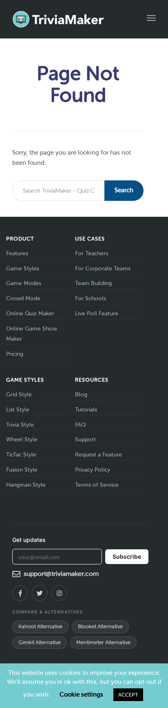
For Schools (90, 298)
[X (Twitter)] (39, 593)
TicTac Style (21, 455)
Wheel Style (22, 439)
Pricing (14, 354)
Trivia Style (20, 425)
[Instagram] (59, 593)
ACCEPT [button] (128, 695)
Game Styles (22, 268)
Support (85, 439)
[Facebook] (20, 593)
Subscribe (127, 556)
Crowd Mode (23, 298)
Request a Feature (98, 455)
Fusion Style (22, 470)
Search (124, 190)
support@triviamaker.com (61, 573)
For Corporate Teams (102, 268)
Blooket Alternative (100, 626)
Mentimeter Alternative (103, 642)
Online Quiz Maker (30, 313)
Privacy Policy (92, 470)
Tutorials (86, 410)
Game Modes (23, 283)
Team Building (93, 283)
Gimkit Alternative (39, 642)
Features (17, 253)
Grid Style (19, 394)
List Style (17, 410)
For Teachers (91, 253)
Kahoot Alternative (40, 626)
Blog (81, 394)
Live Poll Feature (96, 313)
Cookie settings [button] (81, 694)
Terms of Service (97, 485)
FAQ (80, 425)
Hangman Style (26, 485)
